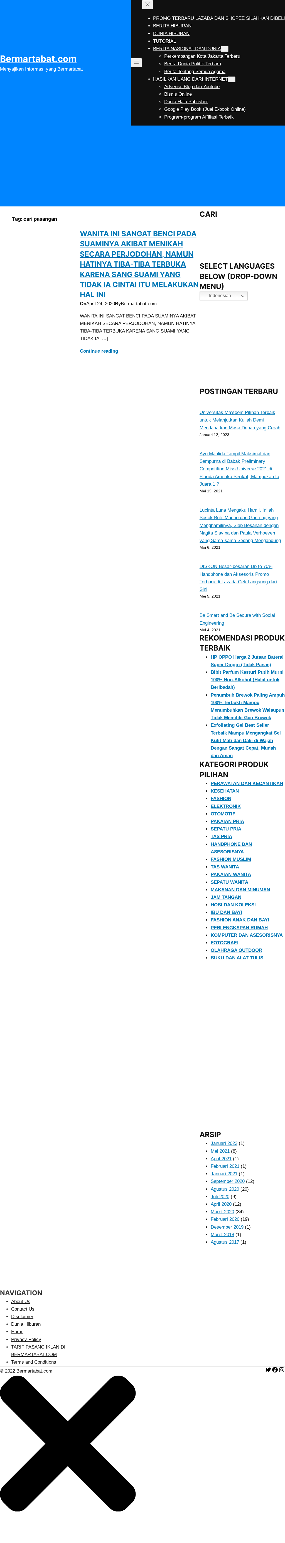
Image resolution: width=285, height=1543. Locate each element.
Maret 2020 (222, 1211)
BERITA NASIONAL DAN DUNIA (187, 48)
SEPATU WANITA (229, 882)
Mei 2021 (220, 1151)
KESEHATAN (225, 791)
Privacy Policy (26, 1339)
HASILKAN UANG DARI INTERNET (190, 79)
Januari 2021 (224, 1173)
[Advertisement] (142, 167)
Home (17, 1331)
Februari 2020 (225, 1219)
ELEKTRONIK (226, 806)
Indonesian (219, 295)
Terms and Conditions (33, 1362)
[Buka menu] (136, 62)
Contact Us (23, 1309)
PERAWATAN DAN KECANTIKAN (247, 783)
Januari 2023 (224, 1143)
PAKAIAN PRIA (227, 821)
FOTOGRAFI (224, 942)
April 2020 (221, 1204)
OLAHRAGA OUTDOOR (236, 950)
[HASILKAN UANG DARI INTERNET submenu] (231, 79)
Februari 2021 (225, 1166)
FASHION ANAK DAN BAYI (240, 920)
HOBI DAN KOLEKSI (233, 904)
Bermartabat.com (38, 58)
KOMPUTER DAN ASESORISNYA (247, 935)
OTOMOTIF (223, 814)
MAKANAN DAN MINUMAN (240, 889)
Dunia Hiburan (26, 1324)
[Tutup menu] (147, 4)
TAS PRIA (221, 836)
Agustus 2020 (225, 1189)
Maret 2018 (222, 1234)
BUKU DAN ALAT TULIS (237, 958)
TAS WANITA (225, 867)
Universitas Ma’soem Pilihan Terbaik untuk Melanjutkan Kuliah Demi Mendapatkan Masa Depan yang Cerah (240, 420)
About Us (20, 1301)
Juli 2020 (220, 1196)
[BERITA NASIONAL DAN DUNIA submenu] (225, 49)
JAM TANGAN (226, 897)
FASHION (221, 798)
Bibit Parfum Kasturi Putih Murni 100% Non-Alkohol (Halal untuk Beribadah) (247, 680)
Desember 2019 (227, 1227)
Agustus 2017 (225, 1242)
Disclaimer (22, 1316)
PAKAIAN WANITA (231, 874)
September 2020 (228, 1181)
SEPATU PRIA (226, 829)
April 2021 (221, 1158)
